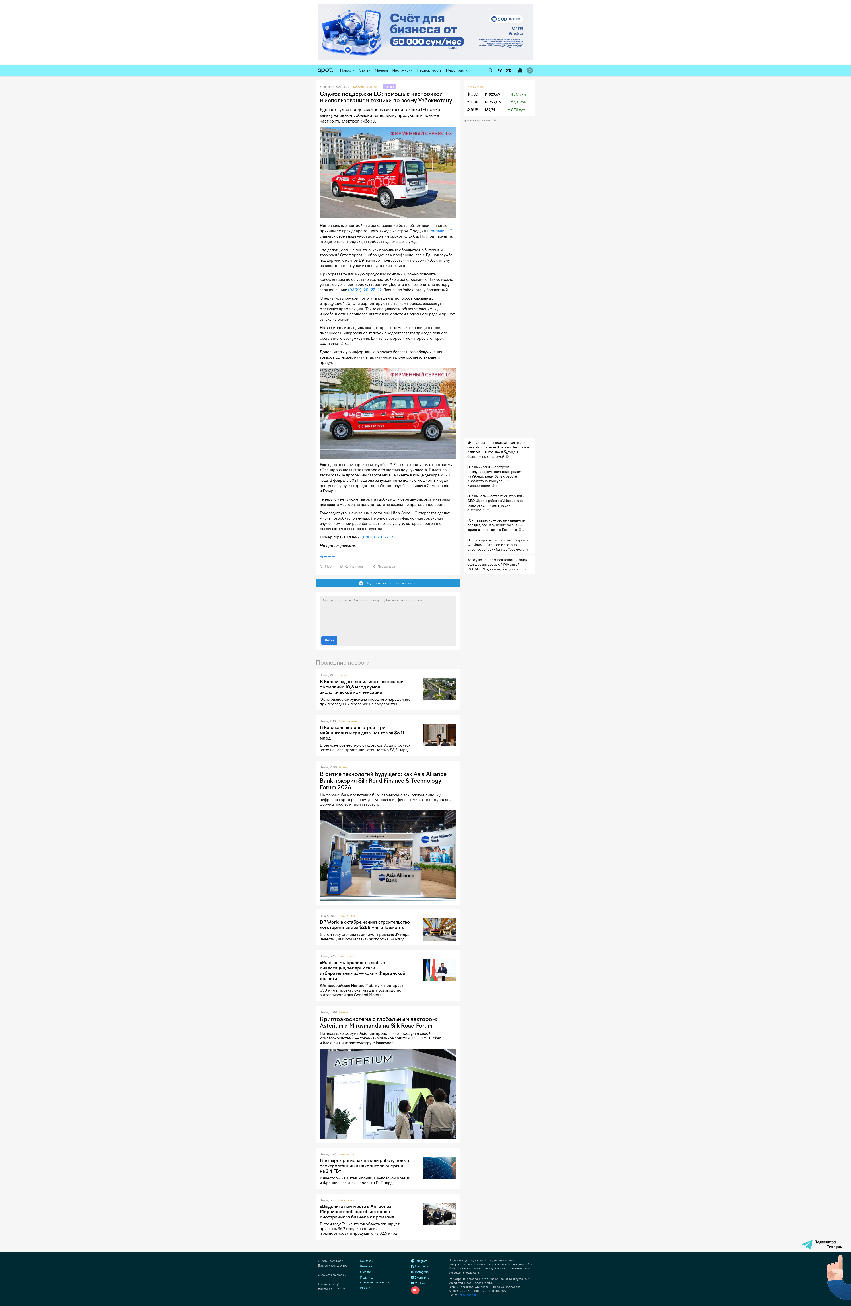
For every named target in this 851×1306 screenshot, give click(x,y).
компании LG (441, 231)
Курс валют (475, 86)
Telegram (420, 1261)
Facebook (421, 1266)
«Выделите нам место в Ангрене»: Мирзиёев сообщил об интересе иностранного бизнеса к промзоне (357, 1212)
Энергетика (346, 1154)
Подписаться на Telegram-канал (390, 583)
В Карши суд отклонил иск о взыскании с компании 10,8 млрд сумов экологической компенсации (362, 687)
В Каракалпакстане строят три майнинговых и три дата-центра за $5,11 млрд (362, 733)
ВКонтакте (421, 1277)
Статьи (365, 70)
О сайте (365, 1272)
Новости (347, 70)
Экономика (347, 916)
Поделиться (386, 567)
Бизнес (343, 675)
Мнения (381, 70)
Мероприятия (457, 70)
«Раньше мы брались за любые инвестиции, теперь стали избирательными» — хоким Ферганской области (362, 970)
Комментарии (354, 567)
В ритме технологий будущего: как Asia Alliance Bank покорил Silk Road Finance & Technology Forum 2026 (383, 781)
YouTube (420, 1283)
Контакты (366, 1261)
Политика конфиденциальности (374, 1280)
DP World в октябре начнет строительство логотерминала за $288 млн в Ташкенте (365, 924)
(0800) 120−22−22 (365, 290)
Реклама (366, 1266)
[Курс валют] (519, 70)
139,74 (490, 110)
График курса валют (478, 120)
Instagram (421, 1272)
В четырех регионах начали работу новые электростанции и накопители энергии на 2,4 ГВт (364, 1166)
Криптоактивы (347, 721)
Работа (365, 1287)
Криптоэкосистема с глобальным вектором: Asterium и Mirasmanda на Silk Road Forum (378, 1022)
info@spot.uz (467, 1295)
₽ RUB (472, 110)
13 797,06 (493, 102)
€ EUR (472, 102)
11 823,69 (492, 94)
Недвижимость (429, 70)
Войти (329, 640)
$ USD (472, 94)
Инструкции (402, 70)
